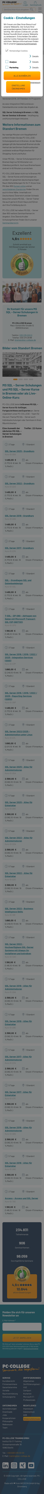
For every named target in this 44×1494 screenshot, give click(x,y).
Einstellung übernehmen (18, 87)
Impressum (35, 82)
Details (35, 56)
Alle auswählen (22, 75)
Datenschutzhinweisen (26, 43)
